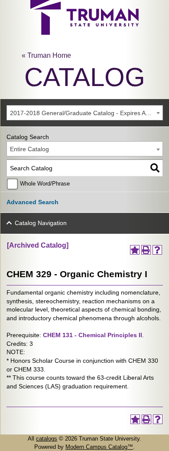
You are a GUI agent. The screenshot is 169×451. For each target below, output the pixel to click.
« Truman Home (46, 55)
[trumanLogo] (84, 32)
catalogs (46, 438)
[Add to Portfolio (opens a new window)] (135, 250)
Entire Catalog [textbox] (29, 149)
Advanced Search (32, 202)
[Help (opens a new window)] (157, 250)
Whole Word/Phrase (45, 184)
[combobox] (84, 112)
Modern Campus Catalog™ (99, 447)
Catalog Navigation (41, 222)
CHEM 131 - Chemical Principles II (92, 335)
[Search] (155, 167)
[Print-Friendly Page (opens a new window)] (146, 250)
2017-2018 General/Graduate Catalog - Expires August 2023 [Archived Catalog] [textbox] (86, 112)
